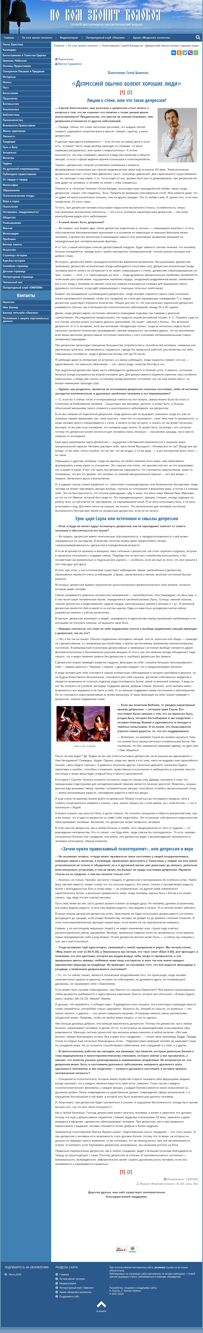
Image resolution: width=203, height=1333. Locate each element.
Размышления (12, 222)
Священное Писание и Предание (23, 71)
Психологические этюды (18, 195)
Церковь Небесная (15, 60)
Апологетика (11, 109)
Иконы (7, 82)
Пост (6, 87)
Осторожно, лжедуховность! (21, 211)
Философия (10, 185)
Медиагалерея (69, 37)
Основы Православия (17, 66)
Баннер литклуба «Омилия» (20, 312)
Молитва (8, 157)
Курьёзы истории (14, 260)
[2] (129, 92)
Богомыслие (11, 103)
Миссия (7, 228)
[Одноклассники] (179, 52)
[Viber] (190, 52)
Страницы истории (15, 255)
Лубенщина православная (19, 174)
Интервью (9, 76)
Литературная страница (18, 276)
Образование (11, 190)
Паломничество (13, 120)
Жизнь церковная (14, 130)
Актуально (9, 152)
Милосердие (11, 233)
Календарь (9, 49)
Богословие (10, 93)
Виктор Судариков (70, 63)
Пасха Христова (13, 44)
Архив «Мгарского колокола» (151, 37)
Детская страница (14, 271)
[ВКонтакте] (173, 52)
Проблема (9, 239)
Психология (10, 206)
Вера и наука (11, 201)
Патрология (10, 98)
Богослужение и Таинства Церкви (24, 55)
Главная (9, 37)
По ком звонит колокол (37, 37)
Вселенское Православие (19, 125)
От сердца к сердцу (15, 179)
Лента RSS (15, 1274)
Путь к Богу (10, 147)
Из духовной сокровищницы (21, 168)
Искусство (9, 249)
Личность (9, 136)
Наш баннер (10, 307)
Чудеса (7, 163)
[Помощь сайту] (127, 1251)
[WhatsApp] (195, 52)
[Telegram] (184, 52)
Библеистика (11, 114)
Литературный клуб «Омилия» (105, 37)
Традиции (9, 141)
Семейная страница (15, 266)
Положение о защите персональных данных (26, 320)
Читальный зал (12, 282)
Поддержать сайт (69, 1296)
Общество (9, 217)
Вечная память (12, 244)
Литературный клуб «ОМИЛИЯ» (23, 287)
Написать (9, 302)
